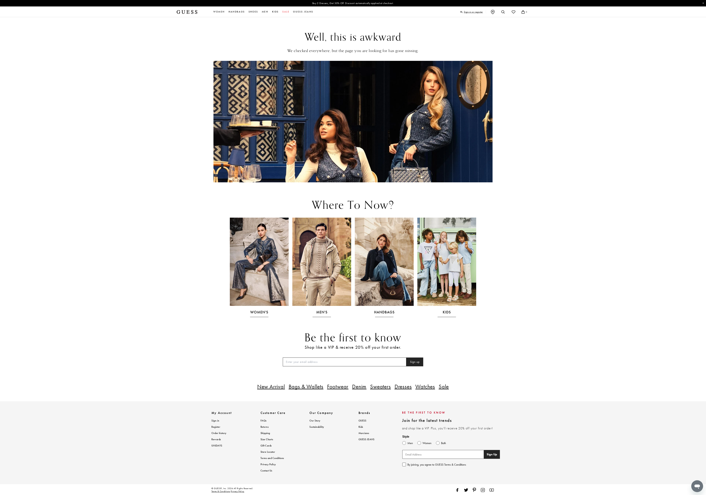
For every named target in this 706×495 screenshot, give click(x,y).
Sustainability (316, 426)
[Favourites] (513, 12)
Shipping (265, 433)
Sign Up (492, 454)
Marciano (364, 433)
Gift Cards (266, 445)
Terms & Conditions (220, 491)
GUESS (362, 420)
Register (215, 426)
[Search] (503, 12)
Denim (359, 386)
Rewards (216, 439)
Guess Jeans (303, 11)
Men (265, 11)
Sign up (415, 362)
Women (219, 11)
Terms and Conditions (272, 458)
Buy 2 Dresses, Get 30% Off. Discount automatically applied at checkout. (353, 3)
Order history (219, 433)
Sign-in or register (473, 11)
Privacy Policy (268, 464)
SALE (285, 11)
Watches (425, 386)
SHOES (253, 11)
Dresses (403, 386)
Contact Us (266, 470)
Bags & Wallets (306, 386)
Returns (265, 426)
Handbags (237, 11)
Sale (444, 386)
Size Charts (267, 439)
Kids (275, 11)
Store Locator (268, 451)
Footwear (337, 386)
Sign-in (215, 420)
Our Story (314, 420)
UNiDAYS (216, 445)
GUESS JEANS (367, 439)
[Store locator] (493, 12)
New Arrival (271, 386)
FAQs (264, 420)
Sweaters (380, 386)
